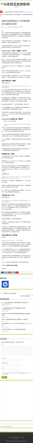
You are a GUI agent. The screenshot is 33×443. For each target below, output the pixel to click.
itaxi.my (22, 437)
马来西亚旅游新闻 (16, 4)
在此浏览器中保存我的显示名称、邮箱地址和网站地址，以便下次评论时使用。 (16, 373)
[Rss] (15, 439)
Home (2, 14)
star (3, 26)
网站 (3, 368)
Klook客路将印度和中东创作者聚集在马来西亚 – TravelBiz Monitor (17, 12)
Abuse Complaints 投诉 (6, 426)
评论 (3, 344)
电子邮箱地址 (5, 363)
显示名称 (4, 358)
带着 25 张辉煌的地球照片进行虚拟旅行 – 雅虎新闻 (15, 319)
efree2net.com (16, 437)
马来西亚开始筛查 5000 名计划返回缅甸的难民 (13, 329)
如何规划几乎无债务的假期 (9, 293)
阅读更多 (4, 268)
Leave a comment (6, 27)
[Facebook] (17, 439)
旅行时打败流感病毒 (25, 295)
